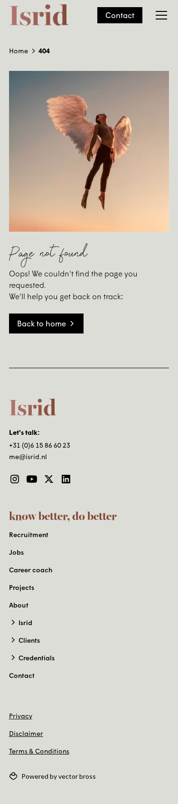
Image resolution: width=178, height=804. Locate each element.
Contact (119, 15)
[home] (39, 15)
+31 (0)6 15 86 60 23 (39, 445)
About (18, 605)
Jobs (16, 552)
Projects (21, 587)
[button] (159, 15)
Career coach (30, 570)
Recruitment (28, 534)
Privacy (20, 716)
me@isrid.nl (28, 456)
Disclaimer (26, 733)
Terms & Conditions (39, 751)
